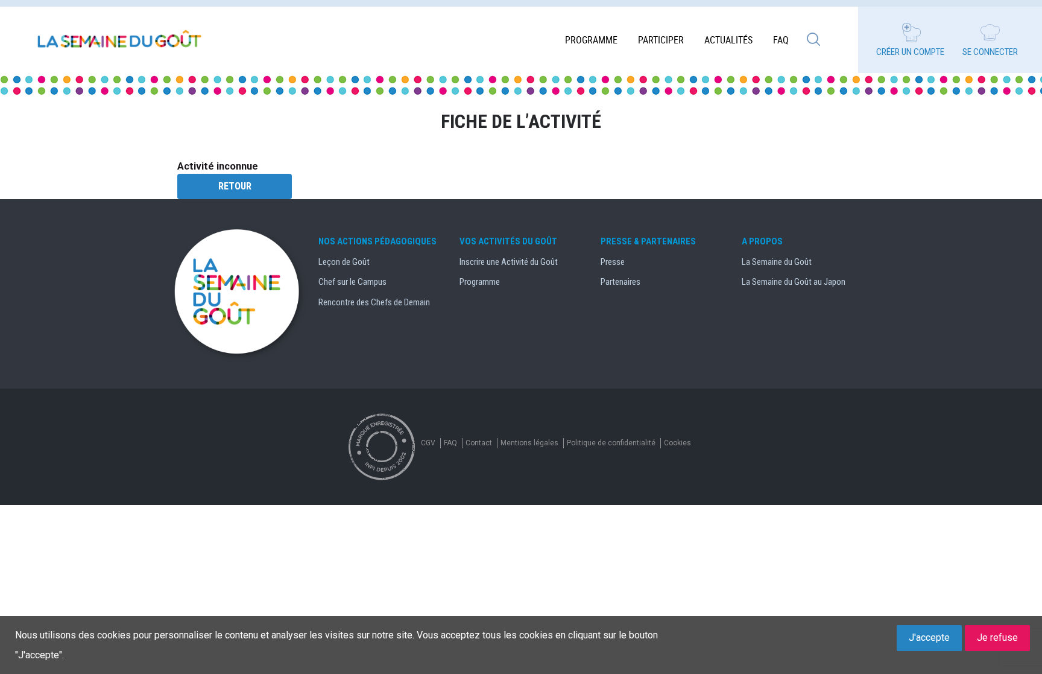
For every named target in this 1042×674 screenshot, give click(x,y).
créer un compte (910, 51)
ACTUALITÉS (728, 39)
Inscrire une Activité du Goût (508, 261)
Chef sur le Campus (352, 281)
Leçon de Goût (344, 261)
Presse (613, 261)
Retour (234, 186)
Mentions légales (529, 443)
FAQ (781, 39)
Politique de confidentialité (611, 443)
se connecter (990, 51)
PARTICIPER (661, 39)
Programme (591, 39)
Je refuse (997, 637)
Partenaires (620, 281)
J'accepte (929, 637)
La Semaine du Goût (777, 261)
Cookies (677, 443)
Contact (479, 443)
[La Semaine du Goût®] (120, 40)
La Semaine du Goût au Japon (793, 281)
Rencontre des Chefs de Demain (374, 302)
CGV (428, 443)
